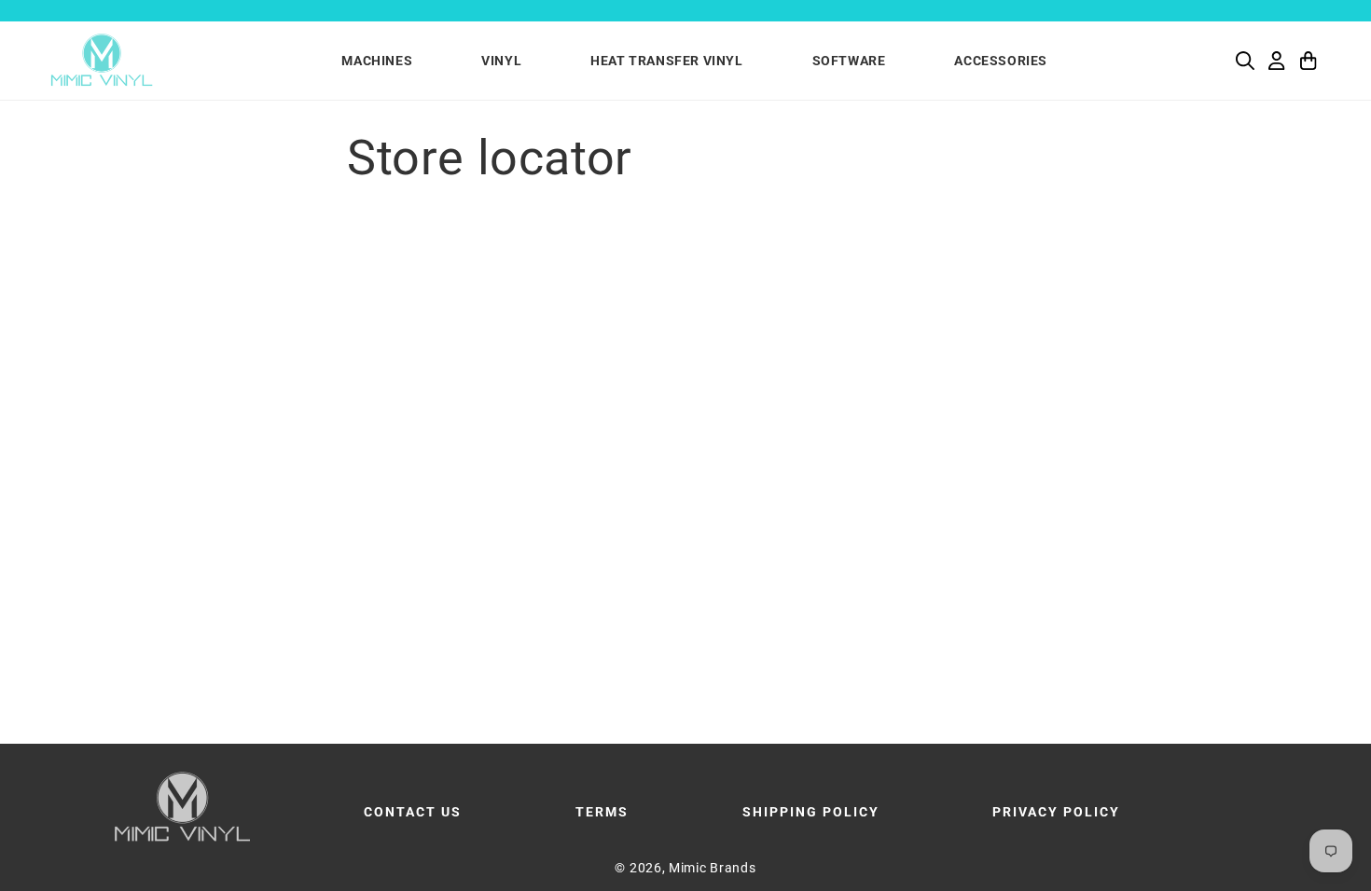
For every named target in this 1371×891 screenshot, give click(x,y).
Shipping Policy (810, 811)
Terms (602, 811)
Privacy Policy (1056, 811)
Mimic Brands (712, 867)
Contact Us (413, 811)
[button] (1245, 60)
